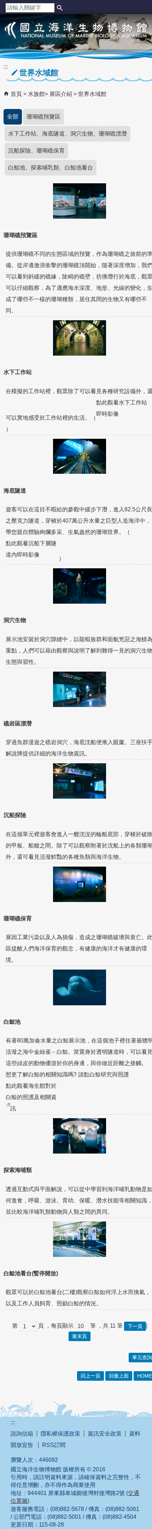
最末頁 (79, 1336)
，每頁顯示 (59, 1326)
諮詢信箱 (22, 1434)
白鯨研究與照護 (109, 1074)
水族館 (36, 94)
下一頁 (135, 1326)
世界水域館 (92, 94)
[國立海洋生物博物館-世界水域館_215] (79, 689)
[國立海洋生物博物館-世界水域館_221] (79, 1136)
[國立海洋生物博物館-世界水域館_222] (79, 1239)
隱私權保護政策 (60, 1434)
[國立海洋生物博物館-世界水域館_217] (79, 884)
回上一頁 (90, 1376)
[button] (60, 8)
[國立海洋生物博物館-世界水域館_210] (79, 338)
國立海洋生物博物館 (76, 37)
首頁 (16, 94)
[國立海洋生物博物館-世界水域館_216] (79, 781)
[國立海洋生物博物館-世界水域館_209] (79, 201)
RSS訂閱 (53, 1445)
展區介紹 (61, 94)
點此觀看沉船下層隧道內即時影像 (31, 549)
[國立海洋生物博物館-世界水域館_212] (79, 456)
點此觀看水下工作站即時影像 (121, 408)
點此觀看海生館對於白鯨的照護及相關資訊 (31, 1097)
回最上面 (119, 1376)
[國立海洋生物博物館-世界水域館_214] (79, 586)
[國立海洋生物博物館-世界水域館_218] (79, 987)
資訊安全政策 (105, 1434)
